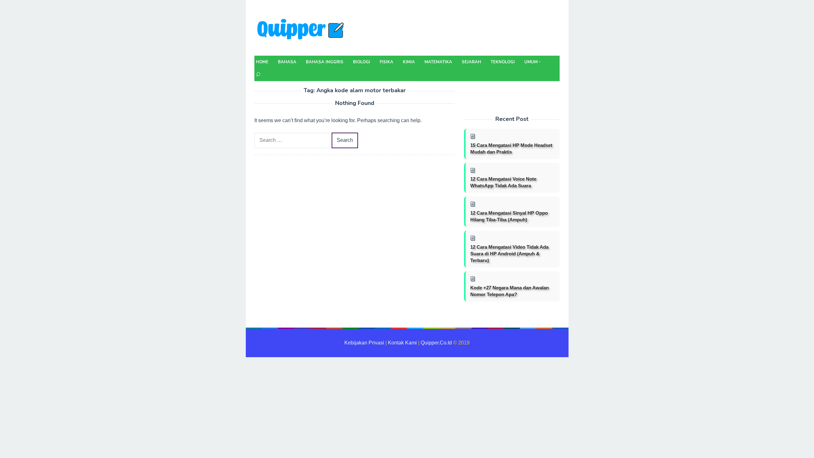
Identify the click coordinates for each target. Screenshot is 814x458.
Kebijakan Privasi (364, 342)
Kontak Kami (402, 342)
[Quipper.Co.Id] (302, 29)
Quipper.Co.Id (436, 342)
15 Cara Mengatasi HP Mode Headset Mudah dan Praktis (511, 148)
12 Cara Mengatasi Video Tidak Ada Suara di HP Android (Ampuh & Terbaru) (509, 253)
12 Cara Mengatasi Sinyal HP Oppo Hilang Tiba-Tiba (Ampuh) (509, 216)
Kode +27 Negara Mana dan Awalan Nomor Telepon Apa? (509, 291)
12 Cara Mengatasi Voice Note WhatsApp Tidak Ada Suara (503, 182)
